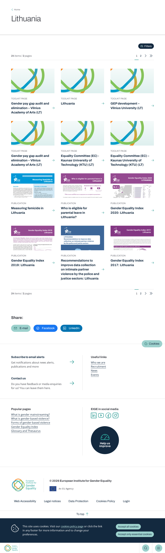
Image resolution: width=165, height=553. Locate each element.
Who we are (98, 362)
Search (145, 548)
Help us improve (105, 445)
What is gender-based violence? (30, 418)
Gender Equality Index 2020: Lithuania (127, 210)
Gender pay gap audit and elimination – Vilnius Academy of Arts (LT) (30, 108)
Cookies (154, 343)
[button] (21, 328)
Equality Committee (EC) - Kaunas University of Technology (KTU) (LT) (80, 160)
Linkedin (94, 415)
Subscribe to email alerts (27, 357)
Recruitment (98, 366)
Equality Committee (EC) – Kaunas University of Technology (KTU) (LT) (130, 160)
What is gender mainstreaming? (30, 414)
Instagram (115, 415)
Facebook (108, 415)
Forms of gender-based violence (30, 422)
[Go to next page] (145, 56)
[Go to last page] (151, 56)
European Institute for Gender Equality (11, 548)
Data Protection (78, 501)
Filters (148, 46)
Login (126, 501)
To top (80, 514)
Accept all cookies (128, 526)
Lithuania (68, 103)
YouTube (101, 415)
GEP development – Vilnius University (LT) (127, 106)
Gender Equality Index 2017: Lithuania (127, 263)
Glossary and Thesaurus (26, 431)
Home (17, 9)
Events (95, 375)
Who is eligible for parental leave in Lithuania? (74, 212)
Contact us (18, 378)
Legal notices (52, 501)
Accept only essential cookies (135, 534)
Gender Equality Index (24, 427)
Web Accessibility (25, 501)
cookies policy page (72, 526)
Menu (158, 548)
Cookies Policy (105, 501)
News (94, 370)
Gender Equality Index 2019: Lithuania (27, 263)
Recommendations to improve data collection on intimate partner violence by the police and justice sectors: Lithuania (80, 269)
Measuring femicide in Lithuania (27, 210)
